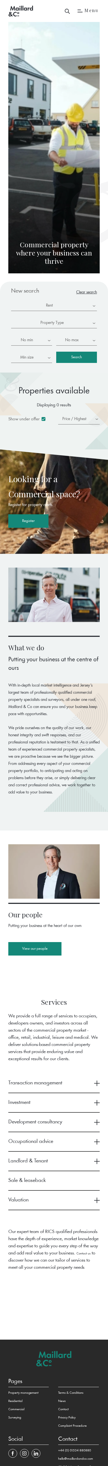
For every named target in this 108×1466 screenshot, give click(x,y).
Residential (15, 1401)
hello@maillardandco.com (75, 1459)
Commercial (16, 1409)
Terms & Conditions (70, 1393)
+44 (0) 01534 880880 (74, 1450)
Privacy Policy (67, 1417)
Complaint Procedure (72, 1426)
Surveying (14, 1417)
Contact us (83, 1253)
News (62, 1401)
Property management (23, 1393)
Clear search (86, 292)
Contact (63, 1409)
